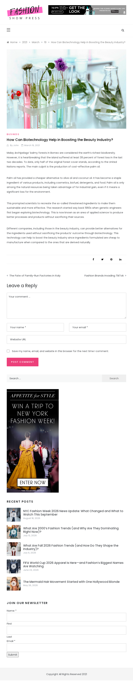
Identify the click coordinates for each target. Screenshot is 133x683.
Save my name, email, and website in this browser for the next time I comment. (60, 351)
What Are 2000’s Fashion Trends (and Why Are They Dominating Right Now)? (71, 530)
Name (11, 610)
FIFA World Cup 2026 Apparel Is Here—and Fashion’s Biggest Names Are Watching (73, 564)
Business (13, 134)
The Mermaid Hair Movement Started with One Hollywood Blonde (71, 582)
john (16, 145)
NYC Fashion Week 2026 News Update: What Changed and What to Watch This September (73, 513)
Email (11, 641)
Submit (12, 654)
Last (9, 637)
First (9, 623)
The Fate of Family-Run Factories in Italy (34, 275)
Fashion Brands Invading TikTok (104, 275)
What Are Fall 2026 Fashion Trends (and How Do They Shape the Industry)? (70, 547)
